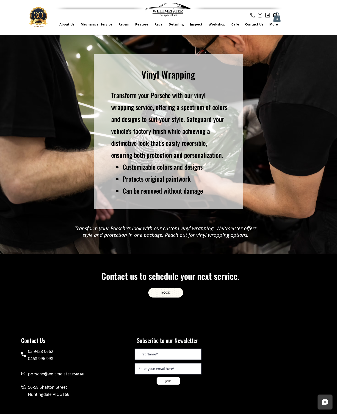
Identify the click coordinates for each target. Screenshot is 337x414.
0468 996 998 (40, 358)
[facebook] (267, 15)
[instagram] (260, 15)
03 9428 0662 (40, 351)
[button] (277, 17)
